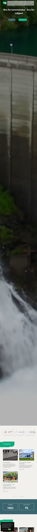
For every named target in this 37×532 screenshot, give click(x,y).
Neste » (22, 496)
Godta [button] (9, 529)
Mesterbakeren (7, 462)
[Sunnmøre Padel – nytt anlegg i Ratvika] (10, 476)
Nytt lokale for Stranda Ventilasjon (25, 463)
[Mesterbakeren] (10, 455)
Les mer (11, 19)
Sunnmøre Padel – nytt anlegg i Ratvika (8, 485)
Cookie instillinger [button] (4, 529)
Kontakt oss (22, 19)
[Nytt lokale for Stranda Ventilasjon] (26, 455)
